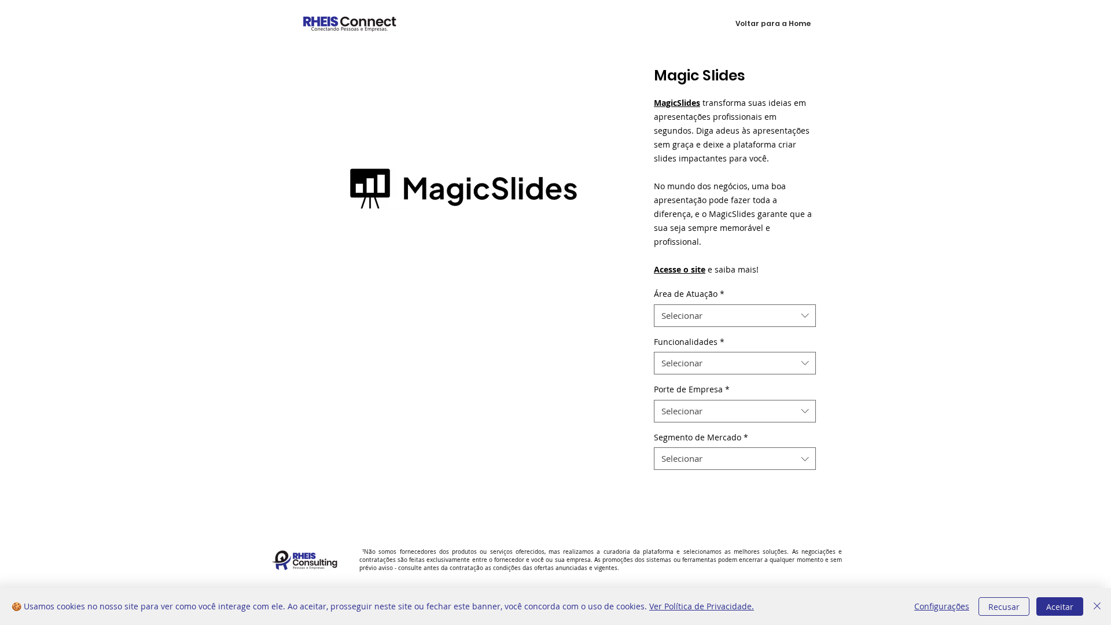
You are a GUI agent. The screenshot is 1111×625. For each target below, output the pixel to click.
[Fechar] (1097, 606)
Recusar (1004, 606)
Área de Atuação (689, 293)
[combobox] (735, 315)
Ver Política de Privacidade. (701, 606)
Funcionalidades (689, 341)
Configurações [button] (941, 606)
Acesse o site (679, 269)
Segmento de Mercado (701, 437)
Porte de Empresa (692, 389)
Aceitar (1059, 606)
